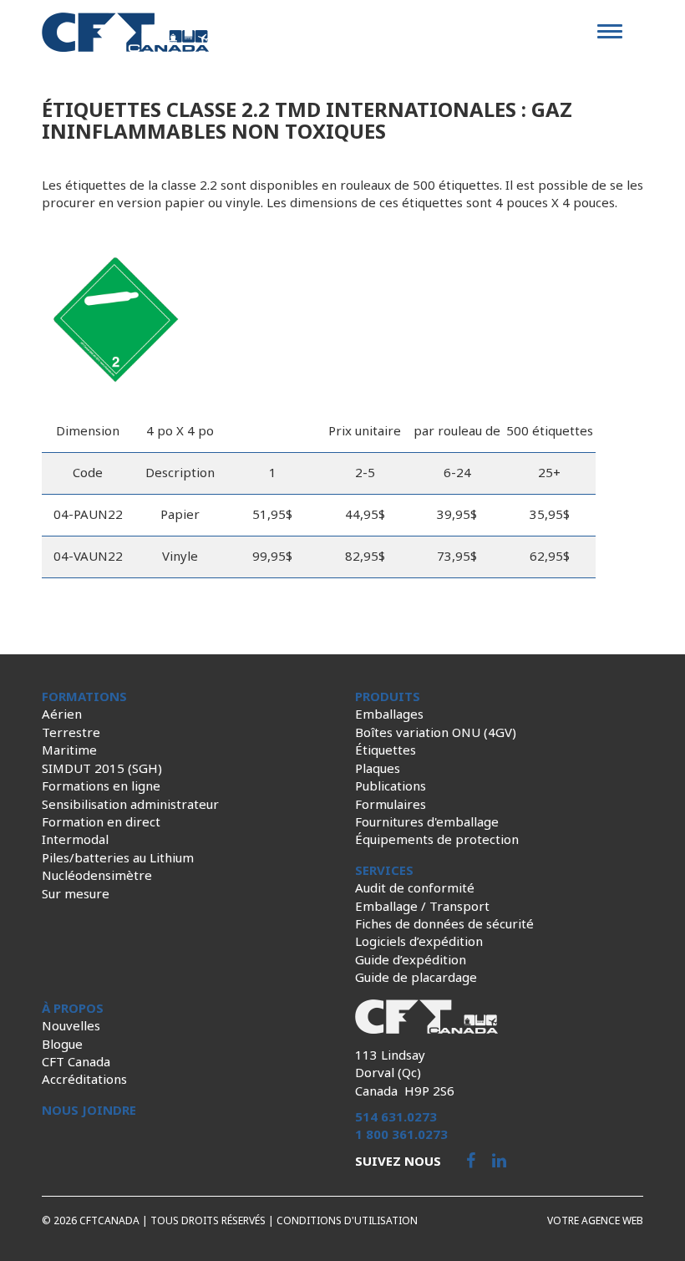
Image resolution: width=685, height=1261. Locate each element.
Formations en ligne (101, 785)
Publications (390, 785)
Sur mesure (75, 893)
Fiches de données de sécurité (444, 923)
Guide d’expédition (410, 959)
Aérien (62, 713)
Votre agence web (595, 1220)
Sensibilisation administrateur (130, 804)
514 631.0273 (396, 1116)
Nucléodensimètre (97, 875)
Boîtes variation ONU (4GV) (435, 732)
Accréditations (84, 1078)
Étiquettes (385, 749)
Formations (84, 696)
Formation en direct (101, 821)
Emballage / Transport (422, 905)
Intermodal (75, 839)
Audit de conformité (414, 887)
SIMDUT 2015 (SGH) (102, 768)
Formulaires (390, 804)
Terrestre (71, 732)
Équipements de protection (437, 839)
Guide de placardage (416, 977)
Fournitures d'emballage (427, 821)
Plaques (377, 768)
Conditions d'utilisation (347, 1220)
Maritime (69, 749)
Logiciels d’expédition (419, 941)
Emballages (389, 713)
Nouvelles (71, 1025)
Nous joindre (89, 1109)
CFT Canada (76, 1061)
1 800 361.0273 (401, 1134)
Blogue (62, 1043)
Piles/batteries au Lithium (118, 857)
